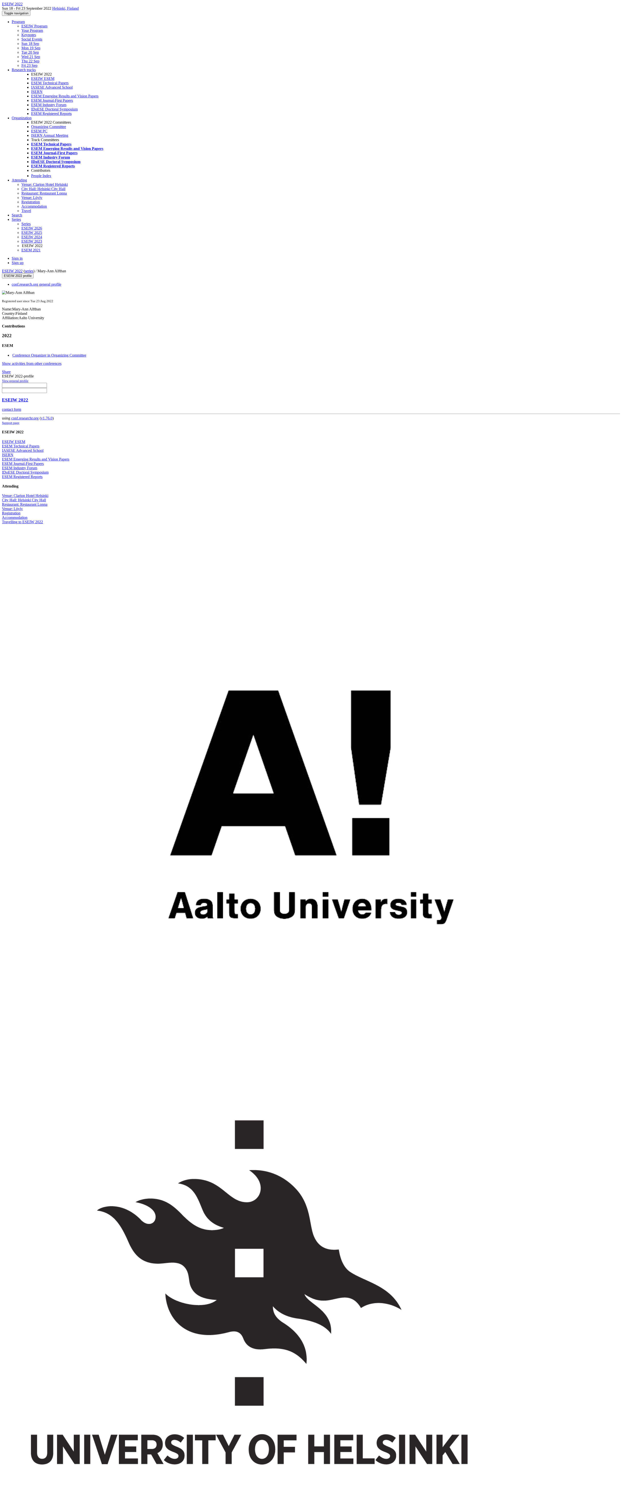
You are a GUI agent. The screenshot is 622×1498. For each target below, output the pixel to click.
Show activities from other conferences (31, 363)
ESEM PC (39, 131)
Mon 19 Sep (30, 48)
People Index (41, 176)
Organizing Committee (48, 127)
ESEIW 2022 (12, 271)
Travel (26, 211)
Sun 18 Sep (30, 44)
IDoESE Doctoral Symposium (54, 109)
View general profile (15, 381)
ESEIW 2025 (31, 233)
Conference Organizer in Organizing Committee (49, 355)
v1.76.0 (46, 418)
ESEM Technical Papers (50, 83)
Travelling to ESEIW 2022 (22, 522)
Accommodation (34, 206)
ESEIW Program (34, 26)
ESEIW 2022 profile (18, 276)
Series (26, 224)
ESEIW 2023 (31, 241)
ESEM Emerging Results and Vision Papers (64, 96)
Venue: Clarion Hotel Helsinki (44, 184)
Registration (30, 202)
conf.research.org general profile (36, 284)
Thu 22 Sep (30, 61)
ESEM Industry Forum (48, 105)
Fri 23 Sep (29, 65)
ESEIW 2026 (31, 228)
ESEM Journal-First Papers (52, 100)
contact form (11, 409)
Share (6, 372)
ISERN (37, 92)
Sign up (18, 263)
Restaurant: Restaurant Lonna (44, 193)
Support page (10, 423)
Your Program (32, 30)
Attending (19, 180)
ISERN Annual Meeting (49, 135)
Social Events (31, 39)
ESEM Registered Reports (51, 113)
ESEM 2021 (31, 250)
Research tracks (24, 70)
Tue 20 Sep (30, 52)
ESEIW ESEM (42, 79)
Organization (22, 118)
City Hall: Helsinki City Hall (43, 189)
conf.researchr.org (25, 418)
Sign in (17, 258)
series (29, 271)
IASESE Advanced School (52, 87)
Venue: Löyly (31, 198)
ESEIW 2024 (31, 237)
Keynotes (28, 35)
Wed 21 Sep (30, 57)
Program (18, 22)
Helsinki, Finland (65, 8)
